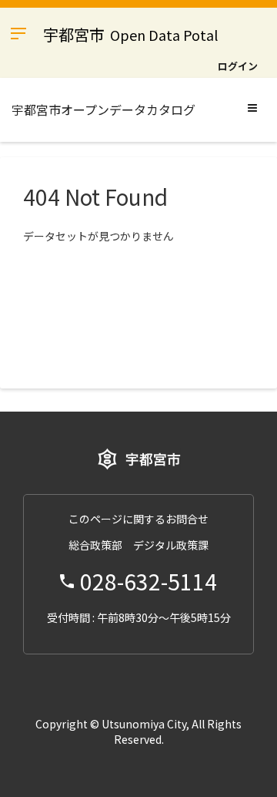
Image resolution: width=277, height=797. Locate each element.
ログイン (238, 66)
